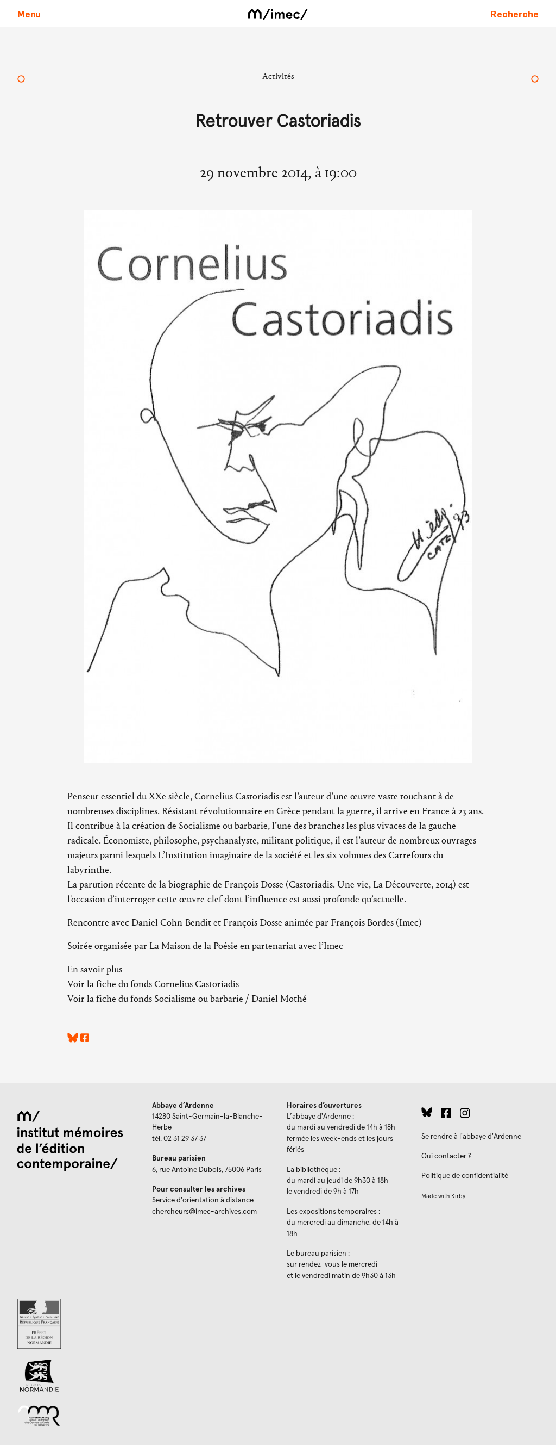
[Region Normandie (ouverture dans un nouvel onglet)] (76, 1375)
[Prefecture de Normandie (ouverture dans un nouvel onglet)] (76, 1324)
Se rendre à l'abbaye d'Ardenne (471, 1136)
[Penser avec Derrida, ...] (535, 79)
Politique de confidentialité (464, 1176)
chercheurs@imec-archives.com (204, 1211)
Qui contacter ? (446, 1156)
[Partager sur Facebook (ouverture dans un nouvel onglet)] (84, 1039)
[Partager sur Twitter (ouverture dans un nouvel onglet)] (72, 1039)
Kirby (458, 1196)
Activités (278, 76)
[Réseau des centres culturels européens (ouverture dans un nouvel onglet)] (76, 1415)
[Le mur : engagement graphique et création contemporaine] (21, 79)
